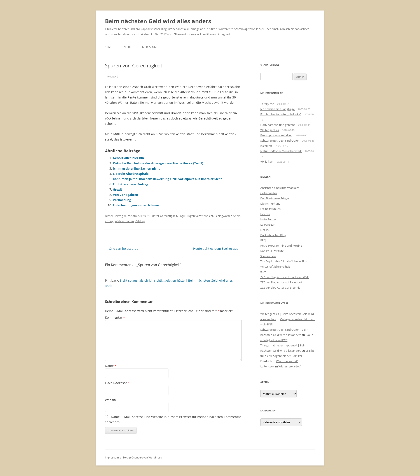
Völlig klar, (266, 161)
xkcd (263, 272)
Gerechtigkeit (168, 216)
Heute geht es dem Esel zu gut (217, 248)
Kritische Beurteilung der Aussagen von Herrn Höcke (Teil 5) (158, 163)
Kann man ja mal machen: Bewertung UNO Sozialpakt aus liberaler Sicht (167, 179)
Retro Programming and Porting (281, 246)
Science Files (268, 256)
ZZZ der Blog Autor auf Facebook (281, 282)
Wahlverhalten (124, 221)
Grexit (117, 189)
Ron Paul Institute (272, 251)
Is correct (266, 146)
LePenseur (267, 366)
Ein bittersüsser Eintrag (130, 184)
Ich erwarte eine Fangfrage (277, 109)
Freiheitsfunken (270, 209)
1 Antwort (111, 76)
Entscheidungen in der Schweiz (136, 205)
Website (111, 400)
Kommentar (115, 317)
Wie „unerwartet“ (287, 361)
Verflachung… (123, 200)
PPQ (263, 240)
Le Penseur (267, 225)
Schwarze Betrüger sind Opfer (279, 140)
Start (109, 47)
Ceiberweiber (268, 193)
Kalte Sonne (268, 219)
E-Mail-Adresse (117, 383)
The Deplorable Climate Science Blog (283, 261)
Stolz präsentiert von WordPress (142, 457)
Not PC (265, 230)
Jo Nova (265, 214)
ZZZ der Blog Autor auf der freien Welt (284, 277)
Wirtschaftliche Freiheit (275, 267)
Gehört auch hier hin (128, 158)
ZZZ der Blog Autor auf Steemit (280, 288)
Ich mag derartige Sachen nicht (136, 168)
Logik (182, 216)
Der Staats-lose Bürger (274, 198)
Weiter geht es (269, 130)
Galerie (127, 47)
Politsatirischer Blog (273, 235)
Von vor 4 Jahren (125, 195)
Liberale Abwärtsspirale (131, 174)
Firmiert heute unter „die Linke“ (280, 114)
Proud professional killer (276, 135)
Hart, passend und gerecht (277, 125)
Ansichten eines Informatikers (279, 188)
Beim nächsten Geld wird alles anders (158, 21)
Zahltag (140, 221)
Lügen (191, 216)
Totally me (267, 104)
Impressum (149, 47)
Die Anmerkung (270, 204)
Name (110, 366)
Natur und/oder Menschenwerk (281, 151)
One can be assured (121, 248)
